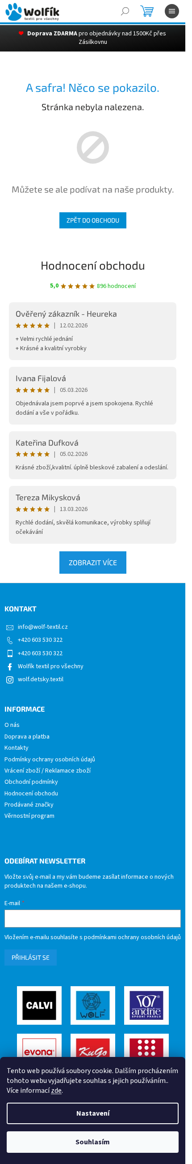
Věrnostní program (29, 816)
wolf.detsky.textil (40, 679)
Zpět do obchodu (93, 220)
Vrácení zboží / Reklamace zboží (47, 771)
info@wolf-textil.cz (43, 627)
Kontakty (16, 748)
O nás (12, 725)
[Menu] (172, 11)
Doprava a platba (27, 737)
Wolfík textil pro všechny (50, 666)
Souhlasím (92, 1142)
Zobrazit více (93, 562)
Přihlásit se (31, 957)
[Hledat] (125, 11)
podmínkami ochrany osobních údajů (132, 937)
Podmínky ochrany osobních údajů (49, 760)
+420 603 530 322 (40, 640)
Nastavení (92, 1113)
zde (56, 1090)
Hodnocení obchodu (93, 265)
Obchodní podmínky (31, 782)
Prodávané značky (29, 805)
